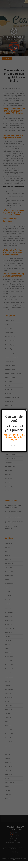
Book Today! (14, 445)
